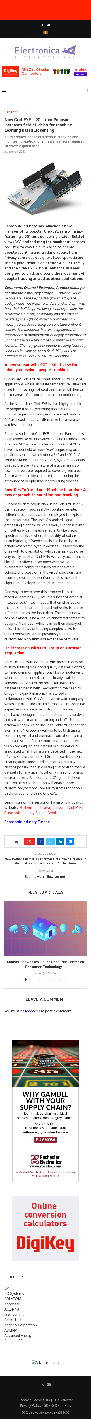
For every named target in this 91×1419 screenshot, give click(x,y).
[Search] (86, 90)
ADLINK (10, 1330)
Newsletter (64, 1400)
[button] (8, 940)
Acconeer (11, 1304)
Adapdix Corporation (20, 1325)
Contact (24, 1400)
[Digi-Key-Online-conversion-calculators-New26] (45, 1198)
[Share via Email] (70, 841)
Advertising (43, 1400)
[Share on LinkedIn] (60, 841)
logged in (32, 1011)
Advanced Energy (18, 1335)
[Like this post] (30, 841)
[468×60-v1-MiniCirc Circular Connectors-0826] (45, 68)
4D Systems (14, 1293)
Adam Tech (13, 1320)
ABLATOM (12, 1299)
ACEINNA (11, 1309)
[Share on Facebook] (40, 841)
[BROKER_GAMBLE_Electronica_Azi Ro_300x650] (45, 1043)
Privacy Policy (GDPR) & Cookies (45, 1405)
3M (6, 1288)
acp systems (14, 1314)
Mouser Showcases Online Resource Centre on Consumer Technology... (45, 964)
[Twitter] (42, 25)
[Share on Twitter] (50, 841)
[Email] (48, 25)
